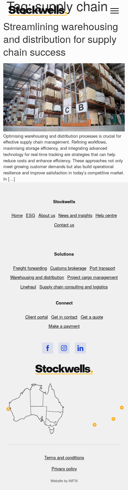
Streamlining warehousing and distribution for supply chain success (60, 39)
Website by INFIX (64, 480)
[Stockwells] (47, 348)
